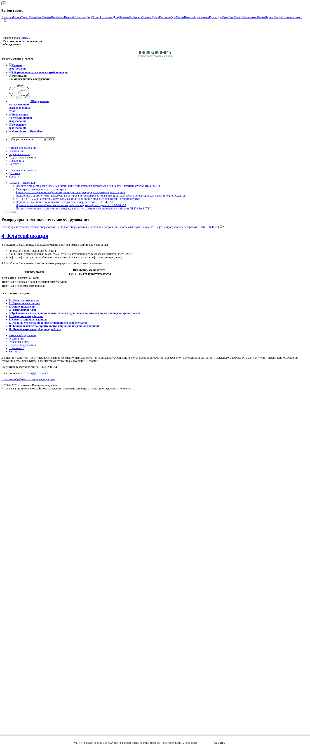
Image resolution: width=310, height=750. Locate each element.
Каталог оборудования (22, 147)
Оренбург (228, 17)
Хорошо (219, 742)
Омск (237, 17)
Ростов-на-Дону (109, 17)
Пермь (180, 17)
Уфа (89, 17)
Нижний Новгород (75, 17)
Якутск (269, 17)
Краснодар (215, 17)
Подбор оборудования (22, 157)
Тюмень (124, 17)
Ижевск (147, 17)
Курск (155, 17)
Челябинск (57, 17)
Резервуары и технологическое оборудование (29, 227)
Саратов (6, 17)
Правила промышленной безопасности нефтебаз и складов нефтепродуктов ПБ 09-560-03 (71, 205)
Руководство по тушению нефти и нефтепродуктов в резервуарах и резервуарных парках (70, 192)
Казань (205, 17)
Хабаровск (135, 17)
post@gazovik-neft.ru (39, 373)
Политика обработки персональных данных (28, 379)
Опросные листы (19, 154)
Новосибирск (192, 17)
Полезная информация (22, 182)
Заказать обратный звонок (17, 58)
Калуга (278, 17)
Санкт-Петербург (31, 17)
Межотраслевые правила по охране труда (41, 189)
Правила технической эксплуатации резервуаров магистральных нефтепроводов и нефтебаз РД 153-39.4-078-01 (84, 208)
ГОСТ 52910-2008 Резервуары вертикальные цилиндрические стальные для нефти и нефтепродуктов (78, 198)
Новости (14, 176)
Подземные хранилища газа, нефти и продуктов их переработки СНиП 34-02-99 (65, 202)
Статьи (13, 211)
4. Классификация (24, 235)
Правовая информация (22, 170)
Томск (96, 17)
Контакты (15, 163)
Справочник (16, 160)
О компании (16, 151)
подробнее (191, 742)
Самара (46, 17)
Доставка (14, 173)
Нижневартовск (292, 17)
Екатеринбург (167, 17)
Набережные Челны (253, 17)
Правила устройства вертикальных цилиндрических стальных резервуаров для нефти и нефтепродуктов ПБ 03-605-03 (88, 185)
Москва (16, 17)
